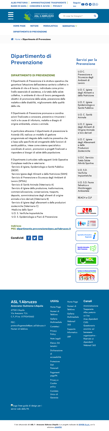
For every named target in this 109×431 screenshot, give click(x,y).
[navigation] (10, 16)
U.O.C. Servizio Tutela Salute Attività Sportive (86, 160)
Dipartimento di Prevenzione (30, 31)
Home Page (19, 26)
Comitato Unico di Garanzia (54, 394)
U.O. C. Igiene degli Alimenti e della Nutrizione (86, 92)
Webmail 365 (89, 345)
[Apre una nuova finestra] (28, 238)
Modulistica (50, 26)
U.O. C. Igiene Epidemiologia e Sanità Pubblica (86, 105)
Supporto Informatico (72, 330)
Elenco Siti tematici (55, 344)
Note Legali (55, 338)
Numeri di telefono (19, 328)
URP (69, 336)
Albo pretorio (19, 2)
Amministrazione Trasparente (90, 307)
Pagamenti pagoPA (55, 374)
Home (17, 39)
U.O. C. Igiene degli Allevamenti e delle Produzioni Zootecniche (86, 145)
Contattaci (54, 326)
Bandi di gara (18, 6)
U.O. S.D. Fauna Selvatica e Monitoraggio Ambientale (86, 187)
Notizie (34, 26)
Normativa (68, 26)
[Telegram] (90, 4)
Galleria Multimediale (56, 320)
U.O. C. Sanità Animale (85, 116)
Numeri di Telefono (54, 313)
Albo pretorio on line (89, 314)
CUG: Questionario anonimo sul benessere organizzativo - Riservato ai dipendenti (89, 332)
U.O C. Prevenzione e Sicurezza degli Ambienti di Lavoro (85, 77)
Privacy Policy (53, 332)
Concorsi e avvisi (40, 6)
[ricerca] (95, 15)
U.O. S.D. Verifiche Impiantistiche (85, 172)
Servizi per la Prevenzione (86, 61)
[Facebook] (86, 4)
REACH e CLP (85, 197)
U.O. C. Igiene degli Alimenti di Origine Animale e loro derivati (86, 128)
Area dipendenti (90, 318)
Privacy (57, 6)
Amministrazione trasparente (48, 2)
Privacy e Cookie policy (54, 383)
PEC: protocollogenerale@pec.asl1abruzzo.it (28, 324)
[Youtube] (82, 4)
